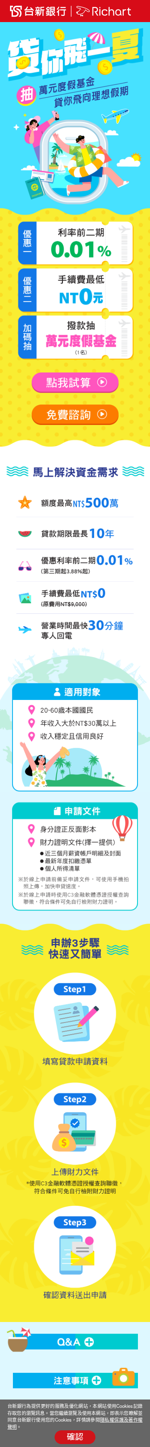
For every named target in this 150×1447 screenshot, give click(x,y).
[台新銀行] (37, 11)
